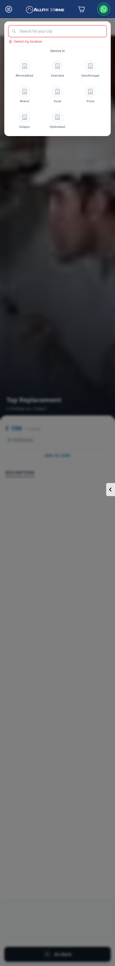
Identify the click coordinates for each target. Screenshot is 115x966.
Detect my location (28, 41)
